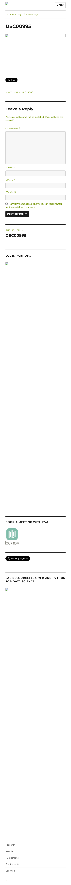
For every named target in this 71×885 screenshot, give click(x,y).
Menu (60, 5)
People (9, 851)
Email (10, 179)
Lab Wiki (10, 871)
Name (10, 167)
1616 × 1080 (27, 92)
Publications (11, 858)
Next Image (32, 14)
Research (10, 845)
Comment (12, 128)
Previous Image (13, 14)
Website (11, 191)
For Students (12, 864)
